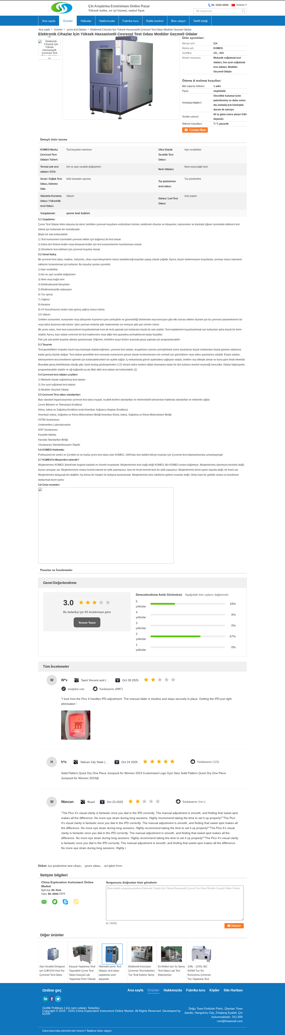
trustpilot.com (76, 689)
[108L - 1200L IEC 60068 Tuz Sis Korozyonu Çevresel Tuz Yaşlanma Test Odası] (201, 954)
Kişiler (214, 990)
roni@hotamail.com (230, 1021)
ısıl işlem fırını (113, 865)
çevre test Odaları (77, 29)
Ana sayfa (48, 21)
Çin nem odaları (76, 1008)
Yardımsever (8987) (111, 689)
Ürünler (68, 21)
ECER (46, 1013)
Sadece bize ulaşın (99, 1030)
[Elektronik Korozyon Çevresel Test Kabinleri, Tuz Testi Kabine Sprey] (141, 954)
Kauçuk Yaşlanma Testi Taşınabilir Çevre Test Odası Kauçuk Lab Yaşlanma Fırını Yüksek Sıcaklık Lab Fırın (82, 975)
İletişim (186, 129)
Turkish (240, 5)
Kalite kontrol (154, 21)
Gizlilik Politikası (52, 1008)
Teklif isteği (200, 21)
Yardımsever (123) (208, 761)
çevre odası (92, 865)
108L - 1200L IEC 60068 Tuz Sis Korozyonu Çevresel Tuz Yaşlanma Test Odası (199, 975)
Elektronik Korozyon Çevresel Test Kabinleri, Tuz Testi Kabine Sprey (141, 970)
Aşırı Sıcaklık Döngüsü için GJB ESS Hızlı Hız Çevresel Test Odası (52, 970)
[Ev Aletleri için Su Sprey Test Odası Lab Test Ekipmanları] (171, 954)
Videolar (86, 21)
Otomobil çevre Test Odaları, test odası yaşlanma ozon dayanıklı (110, 973)
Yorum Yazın (87, 622)
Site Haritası (233, 990)
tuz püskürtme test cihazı (64, 865)
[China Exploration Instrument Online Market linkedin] (45, 999)
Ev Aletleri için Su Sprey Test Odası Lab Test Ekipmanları (171, 970)
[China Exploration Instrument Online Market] (61, 7)
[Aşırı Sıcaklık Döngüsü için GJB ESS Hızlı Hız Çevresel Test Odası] (53, 954)
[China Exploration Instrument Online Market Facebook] (52, 999)
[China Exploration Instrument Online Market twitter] (58, 999)
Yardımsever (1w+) (193, 801)
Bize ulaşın (178, 21)
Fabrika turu (130, 21)
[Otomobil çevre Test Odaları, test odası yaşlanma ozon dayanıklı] (112, 954)
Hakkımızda (107, 21)
